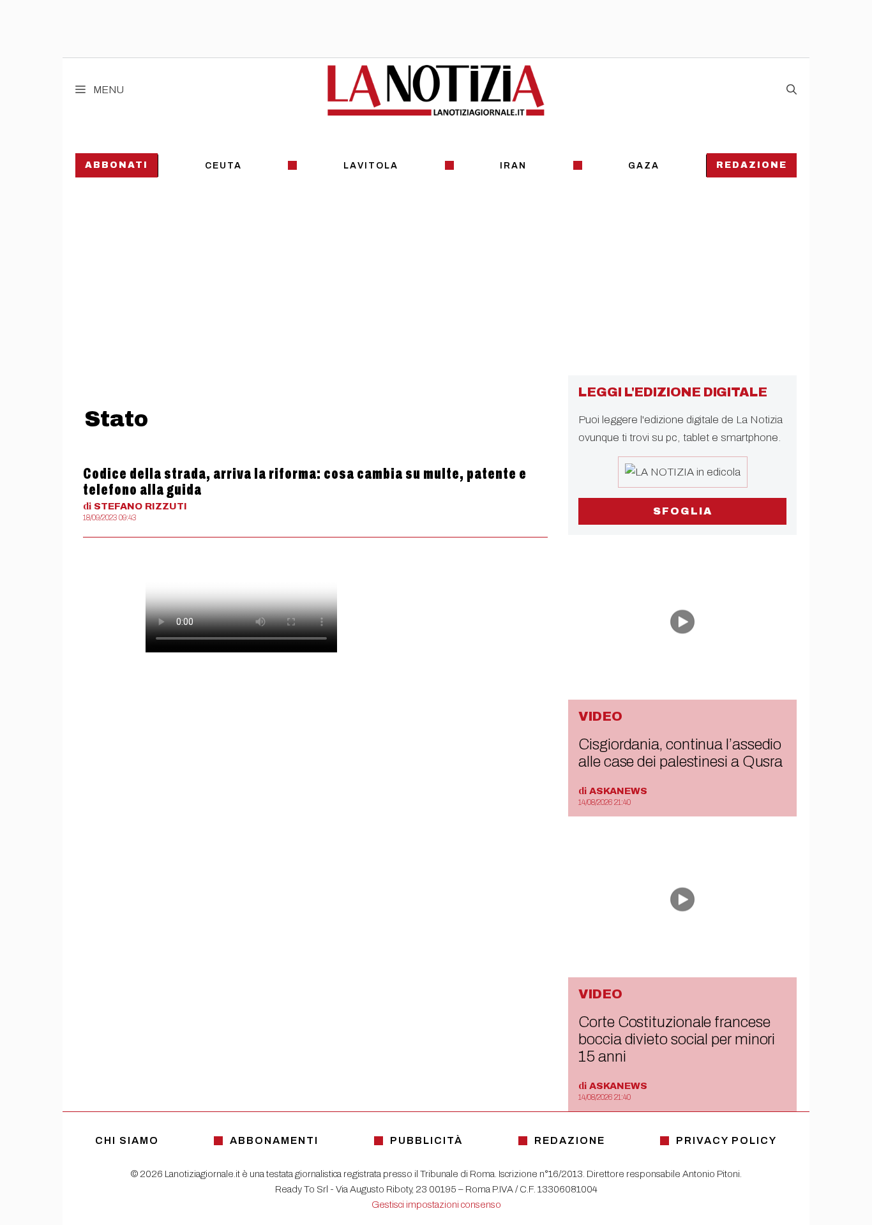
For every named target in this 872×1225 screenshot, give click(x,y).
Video (600, 716)
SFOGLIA (682, 511)
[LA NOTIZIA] (435, 90)
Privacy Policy (726, 1140)
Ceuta (223, 165)
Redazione (751, 165)
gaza (643, 165)
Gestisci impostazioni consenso (436, 1204)
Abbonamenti (274, 1140)
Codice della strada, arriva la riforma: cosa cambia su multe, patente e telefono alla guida (305, 481)
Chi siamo (127, 1140)
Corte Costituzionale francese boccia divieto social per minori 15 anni (676, 1039)
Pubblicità (426, 1140)
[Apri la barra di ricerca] (791, 90)
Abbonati (116, 165)
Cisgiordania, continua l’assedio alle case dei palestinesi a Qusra (680, 753)
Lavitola (370, 165)
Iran (513, 165)
